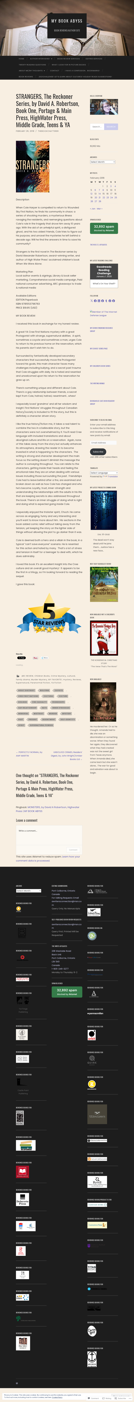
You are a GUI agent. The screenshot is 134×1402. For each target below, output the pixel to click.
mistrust (39, 713)
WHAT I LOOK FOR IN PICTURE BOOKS (69, 65)
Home (21, 58)
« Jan (92, 208)
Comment (73, 850)
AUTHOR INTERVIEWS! (40, 58)
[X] (91, 300)
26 (92, 201)
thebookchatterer (48, 131)
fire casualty (39, 702)
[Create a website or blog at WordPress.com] (17, 1383)
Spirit (21, 725)
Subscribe (98, 451)
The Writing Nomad (97, 383)
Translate (113, 476)
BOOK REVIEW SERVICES (68, 58)
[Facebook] (95, 300)
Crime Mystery (58, 676)
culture (63, 696)
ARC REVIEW (27, 676)
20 (96, 197)
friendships (58, 702)
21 (99, 197)
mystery (67, 679)
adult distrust (26, 690)
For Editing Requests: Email (65, 897)
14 (100, 193)
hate (44, 708)
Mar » (99, 208)
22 (104, 197)
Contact (54, 70)
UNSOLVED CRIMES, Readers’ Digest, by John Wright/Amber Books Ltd (66, 756)
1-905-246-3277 (60, 968)
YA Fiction (56, 682)
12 (91, 193)
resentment (49, 719)
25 (116, 197)
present (33, 719)
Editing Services (94, 58)
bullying (44, 690)
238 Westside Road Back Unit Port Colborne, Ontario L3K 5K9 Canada (63, 958)
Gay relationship (27, 708)
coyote (59, 690)
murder (53, 713)
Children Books (42, 676)
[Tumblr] (106, 300)
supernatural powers (41, 725)
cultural (71, 676)
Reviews (77, 679)
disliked (22, 702)
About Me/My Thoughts (31, 70)
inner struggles (61, 708)
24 (111, 197)
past (20, 719)
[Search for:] (104, 127)
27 (96, 201)
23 (108, 197)
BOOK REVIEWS (26, 76)
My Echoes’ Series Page (99, 348)
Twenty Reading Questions (32, 65)
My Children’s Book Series (100, 365)
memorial (23, 713)
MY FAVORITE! (55, 679)
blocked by (104, 228)
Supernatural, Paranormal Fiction (33, 682)
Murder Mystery (39, 679)
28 (100, 201)
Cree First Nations (28, 696)
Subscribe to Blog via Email (101, 419)
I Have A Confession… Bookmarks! (82, 70)
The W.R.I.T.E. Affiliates (98, 244)
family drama (23, 679)
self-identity (68, 719)
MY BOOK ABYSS (67, 21)
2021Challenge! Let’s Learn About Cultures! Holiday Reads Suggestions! (75, 76)
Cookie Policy (57, 1397)
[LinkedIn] (98, 300)
